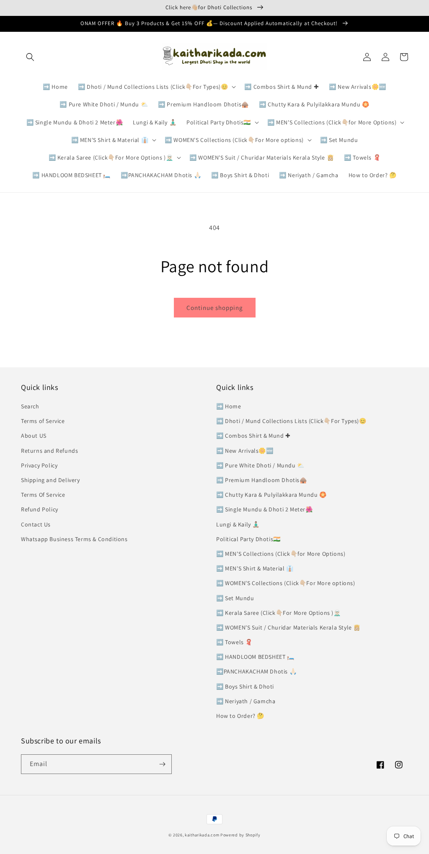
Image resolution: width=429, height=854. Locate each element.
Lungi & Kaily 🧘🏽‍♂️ (238, 524)
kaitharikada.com (202, 835)
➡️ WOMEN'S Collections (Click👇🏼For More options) (285, 583)
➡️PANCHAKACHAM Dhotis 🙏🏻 (256, 671)
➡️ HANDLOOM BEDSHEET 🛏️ (255, 656)
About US (34, 435)
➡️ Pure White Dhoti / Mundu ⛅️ (260, 465)
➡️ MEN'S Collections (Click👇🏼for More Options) (280, 553)
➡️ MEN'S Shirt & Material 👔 (255, 568)
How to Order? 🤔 (240, 716)
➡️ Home (228, 406)
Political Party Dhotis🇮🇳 (248, 539)
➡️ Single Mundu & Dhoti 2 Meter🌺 (264, 509)
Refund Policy (39, 509)
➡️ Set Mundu (235, 598)
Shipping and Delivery (50, 480)
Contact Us (36, 524)
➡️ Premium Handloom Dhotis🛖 (261, 480)
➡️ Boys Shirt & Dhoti (245, 686)
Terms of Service (43, 421)
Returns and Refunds (49, 450)
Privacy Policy (39, 465)
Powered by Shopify (240, 835)
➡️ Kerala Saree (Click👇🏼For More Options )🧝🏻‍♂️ (278, 613)
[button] (30, 57)
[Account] (385, 57)
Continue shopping (214, 308)
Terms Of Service (43, 494)
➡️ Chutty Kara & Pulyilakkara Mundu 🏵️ (271, 494)
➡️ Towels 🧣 (234, 642)
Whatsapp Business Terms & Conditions (74, 539)
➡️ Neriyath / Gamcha (245, 701)
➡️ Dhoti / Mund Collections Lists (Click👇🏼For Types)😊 (291, 421)
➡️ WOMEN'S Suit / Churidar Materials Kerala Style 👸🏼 (288, 627)
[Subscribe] (162, 764)
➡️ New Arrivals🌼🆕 (245, 450)
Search (30, 406)
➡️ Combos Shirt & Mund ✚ (253, 435)
